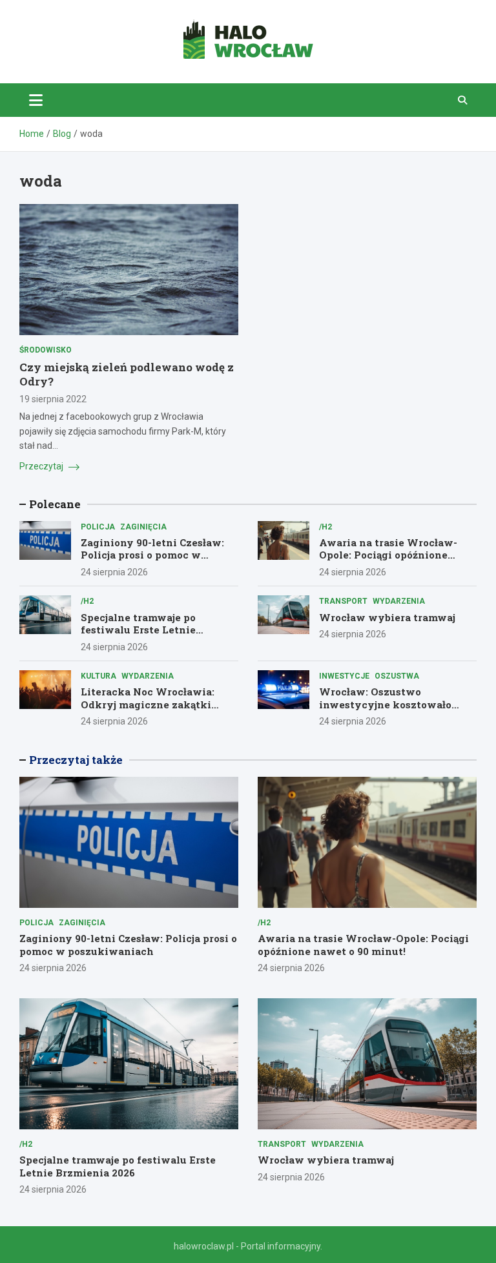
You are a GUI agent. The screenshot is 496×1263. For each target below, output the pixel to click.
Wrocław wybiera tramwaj (387, 617)
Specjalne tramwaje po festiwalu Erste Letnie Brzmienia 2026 (138, 630)
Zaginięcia (143, 526)
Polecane (55, 504)
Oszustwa (397, 676)
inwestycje (344, 676)
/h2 (325, 526)
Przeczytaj (42, 466)
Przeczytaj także (76, 759)
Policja (98, 526)
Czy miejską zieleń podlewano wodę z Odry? (126, 374)
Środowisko (45, 349)
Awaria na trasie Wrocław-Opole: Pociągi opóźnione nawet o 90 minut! (388, 555)
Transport (343, 601)
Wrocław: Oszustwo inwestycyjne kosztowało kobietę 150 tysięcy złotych (389, 704)
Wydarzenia (399, 601)
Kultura (98, 676)
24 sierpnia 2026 (114, 572)
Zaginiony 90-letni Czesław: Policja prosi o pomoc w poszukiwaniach (152, 555)
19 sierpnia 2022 (53, 399)
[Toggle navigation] (35, 100)
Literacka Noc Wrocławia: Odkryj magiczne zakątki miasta (147, 704)
